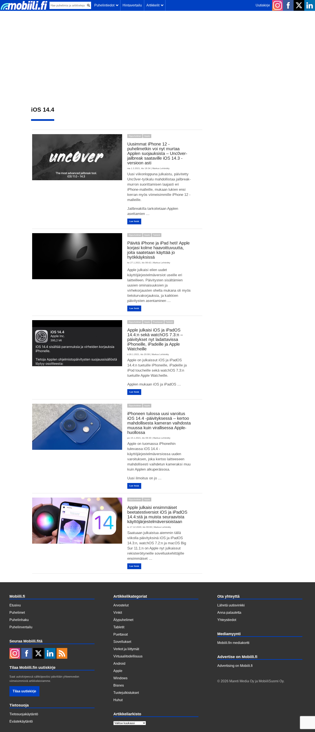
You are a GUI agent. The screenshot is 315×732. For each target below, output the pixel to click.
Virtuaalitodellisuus (127, 656)
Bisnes (118, 685)
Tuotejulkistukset (126, 692)
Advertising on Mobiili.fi (235, 666)
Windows (120, 678)
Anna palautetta (229, 612)
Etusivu (15, 605)
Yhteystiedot (226, 620)
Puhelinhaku (19, 620)
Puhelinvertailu (20, 627)
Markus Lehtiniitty (161, 168)
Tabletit (156, 235)
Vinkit (117, 612)
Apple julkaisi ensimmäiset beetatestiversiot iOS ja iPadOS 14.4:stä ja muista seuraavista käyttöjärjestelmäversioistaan (157, 514)
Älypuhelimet (135, 136)
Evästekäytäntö (21, 721)
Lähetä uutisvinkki (231, 605)
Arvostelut (121, 605)
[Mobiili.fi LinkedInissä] (309, 5)
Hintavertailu (132, 5)
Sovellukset (122, 642)
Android (119, 663)
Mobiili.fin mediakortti (233, 643)
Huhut (118, 700)
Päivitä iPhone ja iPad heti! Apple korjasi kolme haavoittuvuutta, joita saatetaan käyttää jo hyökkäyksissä (158, 250)
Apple (147, 136)
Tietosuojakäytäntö (23, 714)
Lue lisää (134, 221)
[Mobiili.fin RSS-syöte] (62, 654)
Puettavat (158, 322)
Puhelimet (17, 612)
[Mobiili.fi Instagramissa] (277, 5)
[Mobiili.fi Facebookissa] (288, 5)
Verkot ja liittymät (126, 649)
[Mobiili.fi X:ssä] (299, 5)
